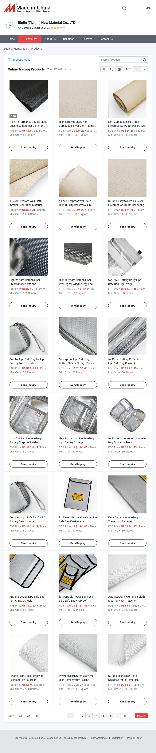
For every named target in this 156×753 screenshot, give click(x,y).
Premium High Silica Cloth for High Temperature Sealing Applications (76, 680)
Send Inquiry (28, 147)
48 (36, 715)
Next (140, 715)
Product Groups (20, 59)
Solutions (68, 39)
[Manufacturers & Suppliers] (28, 7)
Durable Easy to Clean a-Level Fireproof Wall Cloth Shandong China (126, 205)
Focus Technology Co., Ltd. (53, 737)
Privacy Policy (134, 737)
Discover (87, 39)
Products (31, 39)
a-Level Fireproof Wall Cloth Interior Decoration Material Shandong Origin (26, 205)
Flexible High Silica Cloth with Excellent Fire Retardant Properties (27, 680)
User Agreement (99, 737)
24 (20, 715)
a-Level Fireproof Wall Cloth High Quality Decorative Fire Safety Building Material (75, 205)
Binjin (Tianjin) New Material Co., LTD (46, 23)
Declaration (117, 737)
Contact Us (106, 39)
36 (28, 715)
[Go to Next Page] (144, 69)
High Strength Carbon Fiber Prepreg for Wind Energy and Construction (76, 284)
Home (11, 39)
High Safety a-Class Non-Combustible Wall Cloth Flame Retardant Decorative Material (76, 125)
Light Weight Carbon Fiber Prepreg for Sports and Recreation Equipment (25, 284)
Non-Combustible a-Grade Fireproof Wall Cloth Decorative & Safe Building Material (126, 125)
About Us (50, 39)
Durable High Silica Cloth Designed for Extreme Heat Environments (124, 680)
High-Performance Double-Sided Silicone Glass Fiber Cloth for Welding (28, 125)
